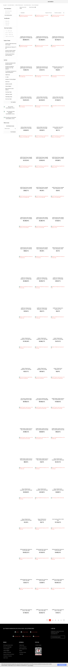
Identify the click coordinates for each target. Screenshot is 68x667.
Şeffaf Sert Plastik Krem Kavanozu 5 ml (58, 308)
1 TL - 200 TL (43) (9, 30)
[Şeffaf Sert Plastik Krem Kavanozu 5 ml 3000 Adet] (26, 266)
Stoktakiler (23, 12)
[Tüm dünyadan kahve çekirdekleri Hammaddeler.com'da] (10, 112)
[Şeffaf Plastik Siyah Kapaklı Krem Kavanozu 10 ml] (58, 236)
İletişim (20, 650)
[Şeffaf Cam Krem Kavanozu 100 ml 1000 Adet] (26, 598)
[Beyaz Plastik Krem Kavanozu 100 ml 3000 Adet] (58, 447)
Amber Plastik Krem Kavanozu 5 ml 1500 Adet (41, 339)
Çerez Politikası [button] (30, 665)
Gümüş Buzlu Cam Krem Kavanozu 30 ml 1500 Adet (42, 97)
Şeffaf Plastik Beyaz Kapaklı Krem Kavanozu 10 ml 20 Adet (42, 188)
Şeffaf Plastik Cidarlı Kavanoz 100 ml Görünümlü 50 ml (42, 459)
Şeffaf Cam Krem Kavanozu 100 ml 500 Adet (42, 610)
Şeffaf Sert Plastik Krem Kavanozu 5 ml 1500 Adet (41, 278)
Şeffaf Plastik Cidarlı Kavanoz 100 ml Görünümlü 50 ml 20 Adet (26, 460)
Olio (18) (7, 24)
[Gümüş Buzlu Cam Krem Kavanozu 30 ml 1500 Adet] (42, 85)
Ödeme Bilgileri (6, 650)
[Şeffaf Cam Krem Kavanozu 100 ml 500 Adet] (42, 598)
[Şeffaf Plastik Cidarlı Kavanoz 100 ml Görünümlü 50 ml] (42, 447)
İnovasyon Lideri (22, 652)
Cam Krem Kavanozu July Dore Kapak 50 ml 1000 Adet (42, 399)
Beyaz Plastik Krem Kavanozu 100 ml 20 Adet (26, 520)
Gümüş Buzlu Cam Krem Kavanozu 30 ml (58, 127)
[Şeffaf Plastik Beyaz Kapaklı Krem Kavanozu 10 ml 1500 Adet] (42, 145)
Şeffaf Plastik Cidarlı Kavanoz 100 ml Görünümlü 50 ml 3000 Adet (58, 399)
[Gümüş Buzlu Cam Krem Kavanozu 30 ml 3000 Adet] (26, 85)
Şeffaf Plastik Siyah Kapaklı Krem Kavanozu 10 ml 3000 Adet (26, 218)
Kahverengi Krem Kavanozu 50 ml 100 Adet (26, 580)
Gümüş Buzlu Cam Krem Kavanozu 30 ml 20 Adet (42, 127)
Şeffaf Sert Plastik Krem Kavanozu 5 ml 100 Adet (26, 308)
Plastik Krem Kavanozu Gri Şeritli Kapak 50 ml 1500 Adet (42, 37)
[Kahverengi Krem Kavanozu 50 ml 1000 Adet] (42, 537)
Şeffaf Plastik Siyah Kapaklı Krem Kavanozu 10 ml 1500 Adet (42, 218)
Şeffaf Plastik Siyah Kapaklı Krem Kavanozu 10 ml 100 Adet (26, 248)
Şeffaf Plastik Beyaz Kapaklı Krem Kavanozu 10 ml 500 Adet (58, 158)
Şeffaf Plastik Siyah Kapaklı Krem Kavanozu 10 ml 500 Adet (58, 218)
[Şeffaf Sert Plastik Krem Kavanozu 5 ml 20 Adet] (42, 296)
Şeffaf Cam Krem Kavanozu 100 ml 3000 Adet (58, 580)
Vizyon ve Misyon (22, 647)
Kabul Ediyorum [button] (62, 664)
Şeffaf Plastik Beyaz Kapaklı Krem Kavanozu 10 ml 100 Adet (26, 188)
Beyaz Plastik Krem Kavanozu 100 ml (42, 520)
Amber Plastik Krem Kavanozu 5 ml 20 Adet (42, 369)
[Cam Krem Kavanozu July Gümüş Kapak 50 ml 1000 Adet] (26, 387)
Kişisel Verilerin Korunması (8, 654)
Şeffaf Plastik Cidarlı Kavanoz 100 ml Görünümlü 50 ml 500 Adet (42, 429)
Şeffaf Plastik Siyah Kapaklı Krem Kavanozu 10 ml (58, 248)
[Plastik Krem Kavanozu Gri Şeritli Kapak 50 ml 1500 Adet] (42, 25)
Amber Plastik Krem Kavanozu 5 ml (58, 369)
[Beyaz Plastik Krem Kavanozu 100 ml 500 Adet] (42, 477)
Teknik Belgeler (6, 648)
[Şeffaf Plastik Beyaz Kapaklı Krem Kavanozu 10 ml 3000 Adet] (26, 145)
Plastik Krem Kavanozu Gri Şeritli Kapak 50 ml (58, 67)
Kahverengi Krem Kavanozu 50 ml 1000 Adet (42, 550)
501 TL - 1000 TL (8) (9, 34)
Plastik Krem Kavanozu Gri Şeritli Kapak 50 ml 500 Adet (58, 37)
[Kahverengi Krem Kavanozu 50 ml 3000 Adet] (26, 537)
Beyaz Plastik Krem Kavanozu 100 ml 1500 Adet (26, 489)
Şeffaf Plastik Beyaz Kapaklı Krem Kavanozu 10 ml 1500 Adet (42, 158)
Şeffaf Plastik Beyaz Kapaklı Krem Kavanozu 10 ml (58, 188)
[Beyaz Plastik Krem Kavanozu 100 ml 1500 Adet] (26, 477)
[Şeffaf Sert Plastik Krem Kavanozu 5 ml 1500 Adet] (42, 266)
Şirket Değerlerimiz (23, 648)
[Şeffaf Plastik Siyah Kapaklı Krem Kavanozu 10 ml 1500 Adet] (42, 206)
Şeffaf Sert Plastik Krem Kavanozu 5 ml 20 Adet (42, 308)
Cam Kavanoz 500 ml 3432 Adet (58, 520)
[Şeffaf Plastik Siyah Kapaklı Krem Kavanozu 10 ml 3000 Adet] (26, 206)
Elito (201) (7, 21)
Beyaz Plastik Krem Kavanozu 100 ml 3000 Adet (58, 459)
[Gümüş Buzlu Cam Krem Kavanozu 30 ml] (58, 115)
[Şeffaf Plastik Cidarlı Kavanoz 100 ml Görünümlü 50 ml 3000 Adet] (58, 387)
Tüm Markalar (13, 131)
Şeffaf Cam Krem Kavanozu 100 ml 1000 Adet (26, 610)
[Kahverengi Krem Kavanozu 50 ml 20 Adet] (42, 568)
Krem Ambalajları (35, 5)
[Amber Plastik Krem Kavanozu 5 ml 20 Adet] (42, 356)
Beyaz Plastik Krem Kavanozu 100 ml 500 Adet (42, 489)
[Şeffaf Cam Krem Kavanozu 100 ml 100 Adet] (58, 598)
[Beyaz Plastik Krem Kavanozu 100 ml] (42, 507)
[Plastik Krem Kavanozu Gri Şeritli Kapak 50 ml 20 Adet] (42, 55)
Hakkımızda (21, 645)
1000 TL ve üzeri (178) (10, 36)
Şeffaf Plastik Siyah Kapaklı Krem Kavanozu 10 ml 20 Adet (42, 248)
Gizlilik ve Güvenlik (7, 652)
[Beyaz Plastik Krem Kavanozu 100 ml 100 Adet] (58, 477)
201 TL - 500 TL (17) (9, 32)
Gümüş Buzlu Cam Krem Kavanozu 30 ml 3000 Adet (26, 97)
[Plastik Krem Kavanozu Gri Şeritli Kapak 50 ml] (58, 55)
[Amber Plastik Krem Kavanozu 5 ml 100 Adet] (26, 356)
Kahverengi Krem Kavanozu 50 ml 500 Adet (58, 550)
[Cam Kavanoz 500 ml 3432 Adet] (58, 507)
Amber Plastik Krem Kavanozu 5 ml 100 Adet (26, 369)
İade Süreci (5, 657)
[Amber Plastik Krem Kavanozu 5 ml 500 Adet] (58, 326)
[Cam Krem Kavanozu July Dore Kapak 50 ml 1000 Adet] (42, 387)
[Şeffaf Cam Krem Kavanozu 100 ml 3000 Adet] (58, 568)
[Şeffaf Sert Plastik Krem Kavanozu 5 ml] (58, 296)
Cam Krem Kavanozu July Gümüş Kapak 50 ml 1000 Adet (26, 399)
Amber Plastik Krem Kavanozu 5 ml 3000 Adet (26, 339)
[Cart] (64, 2)
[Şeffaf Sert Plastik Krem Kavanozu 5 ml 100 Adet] (26, 296)
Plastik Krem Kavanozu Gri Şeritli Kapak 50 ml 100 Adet (26, 67)
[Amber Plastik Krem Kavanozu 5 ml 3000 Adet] (26, 326)
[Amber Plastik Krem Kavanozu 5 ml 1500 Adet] (42, 326)
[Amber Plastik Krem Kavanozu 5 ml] (58, 356)
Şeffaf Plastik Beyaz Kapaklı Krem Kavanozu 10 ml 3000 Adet (26, 158)
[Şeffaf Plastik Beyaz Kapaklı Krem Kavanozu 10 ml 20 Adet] (42, 175)
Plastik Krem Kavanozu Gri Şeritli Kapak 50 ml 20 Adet (42, 67)
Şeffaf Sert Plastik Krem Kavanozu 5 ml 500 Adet (58, 278)
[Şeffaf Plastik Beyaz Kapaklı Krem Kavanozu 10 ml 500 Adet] (58, 145)
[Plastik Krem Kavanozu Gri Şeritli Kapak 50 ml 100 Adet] (26, 55)
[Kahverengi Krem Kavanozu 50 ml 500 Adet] (58, 537)
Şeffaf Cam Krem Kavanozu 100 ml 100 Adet (58, 610)
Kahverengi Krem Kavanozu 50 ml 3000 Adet (26, 550)
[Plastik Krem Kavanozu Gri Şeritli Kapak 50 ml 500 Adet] (58, 25)
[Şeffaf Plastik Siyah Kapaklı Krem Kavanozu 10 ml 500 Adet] (58, 206)
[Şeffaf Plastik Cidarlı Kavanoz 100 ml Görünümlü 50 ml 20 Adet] (26, 447)
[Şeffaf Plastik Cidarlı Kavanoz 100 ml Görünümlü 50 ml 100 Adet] (58, 417)
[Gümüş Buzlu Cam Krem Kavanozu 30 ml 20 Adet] (42, 115)
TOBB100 (21, 654)
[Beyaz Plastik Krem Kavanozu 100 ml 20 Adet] (26, 507)
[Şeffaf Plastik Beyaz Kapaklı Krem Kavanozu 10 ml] (58, 175)
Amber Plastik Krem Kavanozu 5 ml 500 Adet (58, 339)
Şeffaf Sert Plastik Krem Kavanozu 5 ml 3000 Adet (26, 278)
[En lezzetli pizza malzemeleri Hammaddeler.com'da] (10, 118)
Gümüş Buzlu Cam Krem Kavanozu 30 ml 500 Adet (57, 97)
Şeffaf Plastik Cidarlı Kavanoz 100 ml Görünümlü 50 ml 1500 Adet (26, 429)
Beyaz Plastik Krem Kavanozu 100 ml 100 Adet (58, 489)
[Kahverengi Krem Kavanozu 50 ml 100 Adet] (26, 568)
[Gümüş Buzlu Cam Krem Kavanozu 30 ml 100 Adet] (26, 115)
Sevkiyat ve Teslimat (7, 656)
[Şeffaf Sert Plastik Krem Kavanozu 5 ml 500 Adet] (58, 266)
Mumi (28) (7, 23)
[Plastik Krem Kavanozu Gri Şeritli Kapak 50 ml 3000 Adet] (26, 25)
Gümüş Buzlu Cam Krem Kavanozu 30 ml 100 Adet (26, 127)
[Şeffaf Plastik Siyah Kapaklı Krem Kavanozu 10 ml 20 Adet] (42, 236)
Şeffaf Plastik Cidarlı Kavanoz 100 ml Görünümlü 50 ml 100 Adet (58, 429)
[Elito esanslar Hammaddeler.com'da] (10, 107)
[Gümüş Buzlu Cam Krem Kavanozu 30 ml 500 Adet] (58, 85)
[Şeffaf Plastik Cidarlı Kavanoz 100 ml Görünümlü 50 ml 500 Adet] (42, 417)
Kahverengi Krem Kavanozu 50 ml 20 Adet (42, 580)
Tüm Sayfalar (13, 102)
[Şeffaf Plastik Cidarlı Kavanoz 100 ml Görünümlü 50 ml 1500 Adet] (26, 417)
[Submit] (63, 637)
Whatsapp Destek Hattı (8, 645)
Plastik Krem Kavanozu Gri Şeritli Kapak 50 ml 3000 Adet (26, 37)
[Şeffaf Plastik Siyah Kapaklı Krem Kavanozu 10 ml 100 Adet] (26, 236)
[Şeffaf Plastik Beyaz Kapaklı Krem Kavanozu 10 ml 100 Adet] (26, 175)
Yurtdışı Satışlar (38, 645)
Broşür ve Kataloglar (7, 647)
